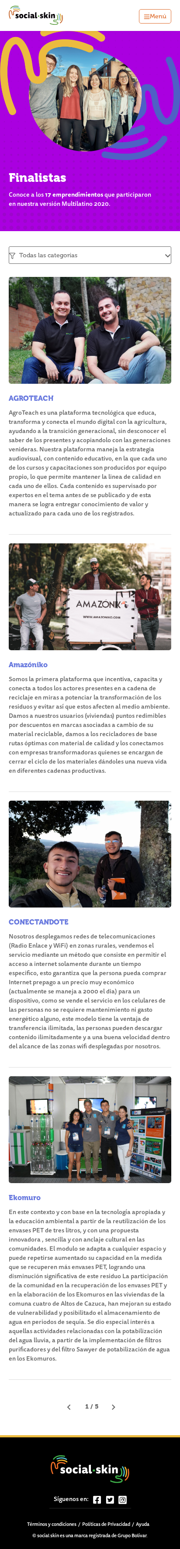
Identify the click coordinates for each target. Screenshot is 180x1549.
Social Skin (36, 15)
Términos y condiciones (51, 1524)
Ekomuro (25, 1198)
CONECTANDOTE (39, 922)
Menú (158, 16)
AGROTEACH (31, 398)
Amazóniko (28, 665)
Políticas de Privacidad (106, 1524)
